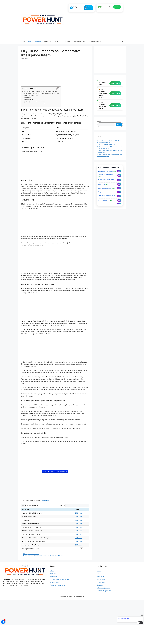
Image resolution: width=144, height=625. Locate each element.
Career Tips (58, 41)
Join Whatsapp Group (94, 41)
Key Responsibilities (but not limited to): (36, 101)
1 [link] (81, 549)
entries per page (32, 505)
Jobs (29, 41)
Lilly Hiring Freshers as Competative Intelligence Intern (40, 91)
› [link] (87, 549)
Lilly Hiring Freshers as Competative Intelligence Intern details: (42, 93)
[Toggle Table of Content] (57, 88)
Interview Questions (79, 41)
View (119, 171)
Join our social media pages (59, 579)
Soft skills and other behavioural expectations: (38, 103)
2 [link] (84, 549)
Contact (53, 574)
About (52, 571)
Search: (62, 505)
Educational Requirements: (32, 105)
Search (99, 121)
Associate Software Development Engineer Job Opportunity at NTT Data (43, 555)
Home (23, 41)
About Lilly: (28, 97)
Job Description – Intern (31, 95)
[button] (122, 41)
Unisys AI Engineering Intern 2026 (106, 144)
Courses (67, 41)
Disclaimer (53, 576)
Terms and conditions (57, 585)
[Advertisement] (95, 25)
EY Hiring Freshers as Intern (31, 554)
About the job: (29, 99)
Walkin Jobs (47, 41)
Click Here (78, 513)
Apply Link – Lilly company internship (55, 471)
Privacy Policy (54, 582)
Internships (37, 41)
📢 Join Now (87, 7)
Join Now (117, 7)
